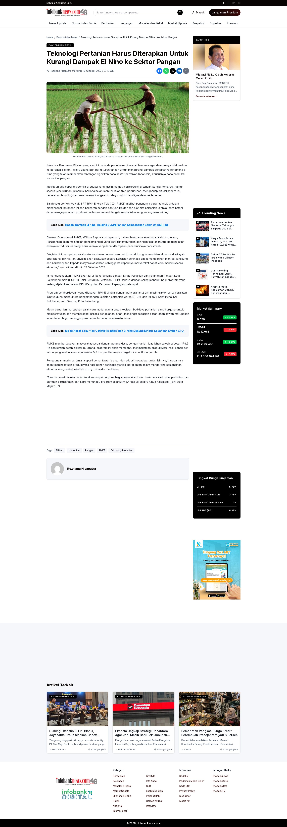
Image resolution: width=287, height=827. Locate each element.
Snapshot (198, 23)
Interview (151, 805)
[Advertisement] (16, 417)
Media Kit (184, 800)
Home (50, 37)
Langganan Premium (225, 12)
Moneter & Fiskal (122, 785)
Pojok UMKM (153, 795)
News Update (57, 23)
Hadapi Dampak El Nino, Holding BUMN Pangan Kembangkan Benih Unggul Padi (116, 224)
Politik (116, 800)
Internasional (120, 810)
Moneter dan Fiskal (151, 23)
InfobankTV (219, 790)
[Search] (180, 12)
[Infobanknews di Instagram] (234, 3)
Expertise (215, 23)
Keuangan (127, 23)
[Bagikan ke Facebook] (159, 71)
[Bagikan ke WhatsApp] (166, 71)
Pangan (89, 450)
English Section (154, 790)
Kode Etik (184, 785)
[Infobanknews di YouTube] (239, 3)
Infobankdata (220, 785)
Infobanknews (220, 776)
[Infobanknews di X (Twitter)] (228, 3)
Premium (232, 23)
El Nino (59, 450)
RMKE (102, 450)
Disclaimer (185, 795)
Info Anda (151, 781)
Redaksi (183, 776)
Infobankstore (220, 781)
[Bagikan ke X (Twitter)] (173, 71)
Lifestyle (150, 776)
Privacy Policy (187, 790)
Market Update (177, 23)
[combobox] (138, 12)
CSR (148, 785)
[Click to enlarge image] (118, 117)
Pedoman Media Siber (191, 781)
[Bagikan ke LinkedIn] (179, 71)
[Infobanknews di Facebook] (223, 3)
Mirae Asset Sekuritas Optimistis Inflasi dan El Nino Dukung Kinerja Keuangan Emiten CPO (124, 330)
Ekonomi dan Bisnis (84, 23)
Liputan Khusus (154, 800)
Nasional (117, 805)
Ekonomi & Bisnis (122, 795)
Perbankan (108, 23)
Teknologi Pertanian (121, 450)
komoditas (74, 450)
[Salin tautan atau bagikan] (186, 71)
